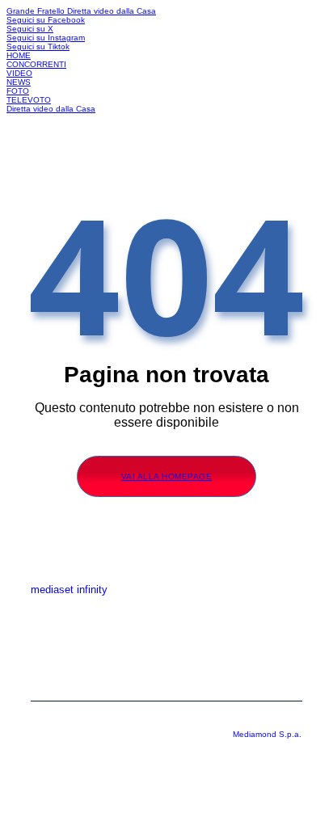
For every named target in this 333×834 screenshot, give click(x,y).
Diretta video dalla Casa (111, 10)
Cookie (166, 680)
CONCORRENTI (36, 64)
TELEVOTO (28, 99)
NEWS (18, 82)
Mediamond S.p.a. (267, 734)
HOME (18, 55)
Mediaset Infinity (167, 607)
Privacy (166, 656)
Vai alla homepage (167, 476)
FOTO (17, 90)
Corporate (167, 632)
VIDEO (19, 73)
